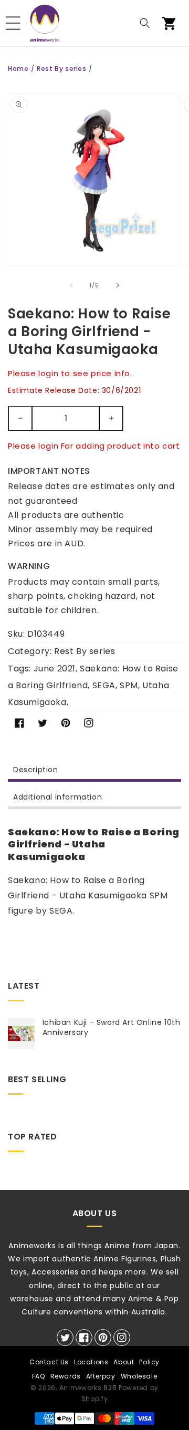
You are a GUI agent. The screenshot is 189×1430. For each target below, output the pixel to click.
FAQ (38, 1376)
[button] (13, 23)
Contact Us (49, 1362)
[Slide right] (117, 285)
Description (35, 769)
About (123, 1362)
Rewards (65, 1376)
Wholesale (139, 1376)
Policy (149, 1362)
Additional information (57, 797)
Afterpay (101, 1376)
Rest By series (61, 68)
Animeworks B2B (88, 1387)
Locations (91, 1362)
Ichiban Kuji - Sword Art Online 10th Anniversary (112, 1027)
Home (18, 68)
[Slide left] (71, 285)
